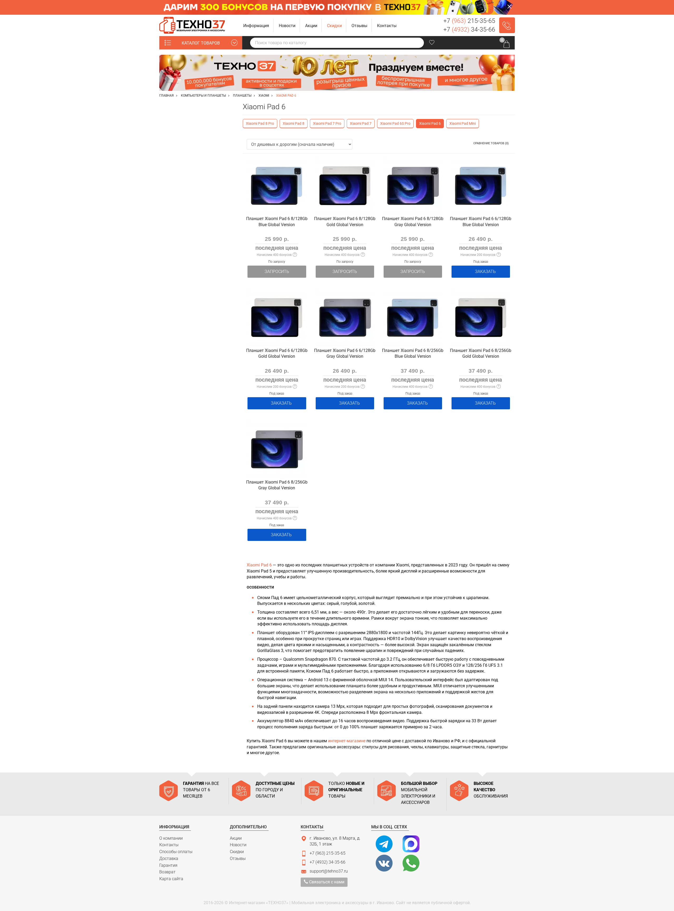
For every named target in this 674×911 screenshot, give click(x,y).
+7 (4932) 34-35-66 (327, 862)
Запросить (277, 271)
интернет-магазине (346, 740)
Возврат (167, 871)
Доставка (168, 858)
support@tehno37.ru (329, 871)
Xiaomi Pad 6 (259, 564)
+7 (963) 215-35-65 (327, 853)
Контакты (169, 844)
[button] (256, 25)
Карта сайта (171, 878)
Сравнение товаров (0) (491, 143)
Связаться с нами (326, 881)
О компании (171, 838)
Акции (236, 838)
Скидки (237, 851)
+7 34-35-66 (469, 29)
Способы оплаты (175, 851)
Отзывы (238, 858)
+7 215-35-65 (469, 20)
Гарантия (168, 865)
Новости (238, 844)
